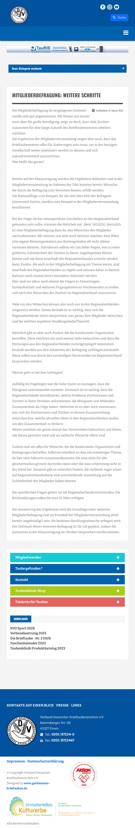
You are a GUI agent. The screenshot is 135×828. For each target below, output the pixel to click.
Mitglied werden (28, 557)
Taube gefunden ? (29, 568)
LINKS (76, 705)
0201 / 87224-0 (63, 734)
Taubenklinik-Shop (30, 591)
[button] (67, 49)
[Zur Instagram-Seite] (109, 7)
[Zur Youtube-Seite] (116, 7)
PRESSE (62, 705)
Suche (121, 17)
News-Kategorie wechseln (27, 68)
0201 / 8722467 (62, 740)
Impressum (16, 761)
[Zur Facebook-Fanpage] (102, 7)
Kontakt (21, 580)
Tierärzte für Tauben (31, 602)
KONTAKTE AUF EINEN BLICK (30, 705)
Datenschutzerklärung (45, 761)
